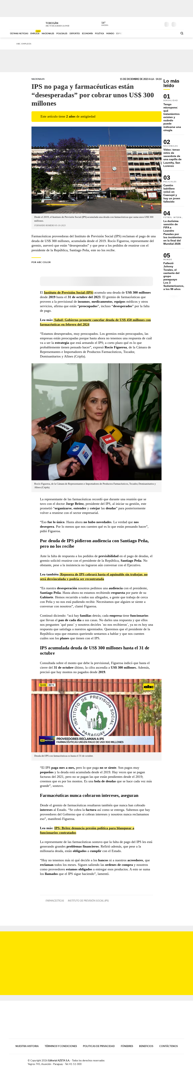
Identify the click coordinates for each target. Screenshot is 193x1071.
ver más (103, 24)
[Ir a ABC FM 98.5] (170, 33)
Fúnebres (127, 1046)
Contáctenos (168, 1046)
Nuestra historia (27, 1046)
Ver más (173, 114)
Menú (180, 24)
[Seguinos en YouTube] (153, 23)
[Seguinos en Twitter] (147, 23)
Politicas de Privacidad (99, 1046)
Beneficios (146, 1046)
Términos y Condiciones (61, 1046)
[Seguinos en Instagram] (159, 23)
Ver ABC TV (64, 24)
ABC (19, 23)
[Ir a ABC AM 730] (155, 33)
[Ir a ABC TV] (145, 33)
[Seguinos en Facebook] (142, 23)
